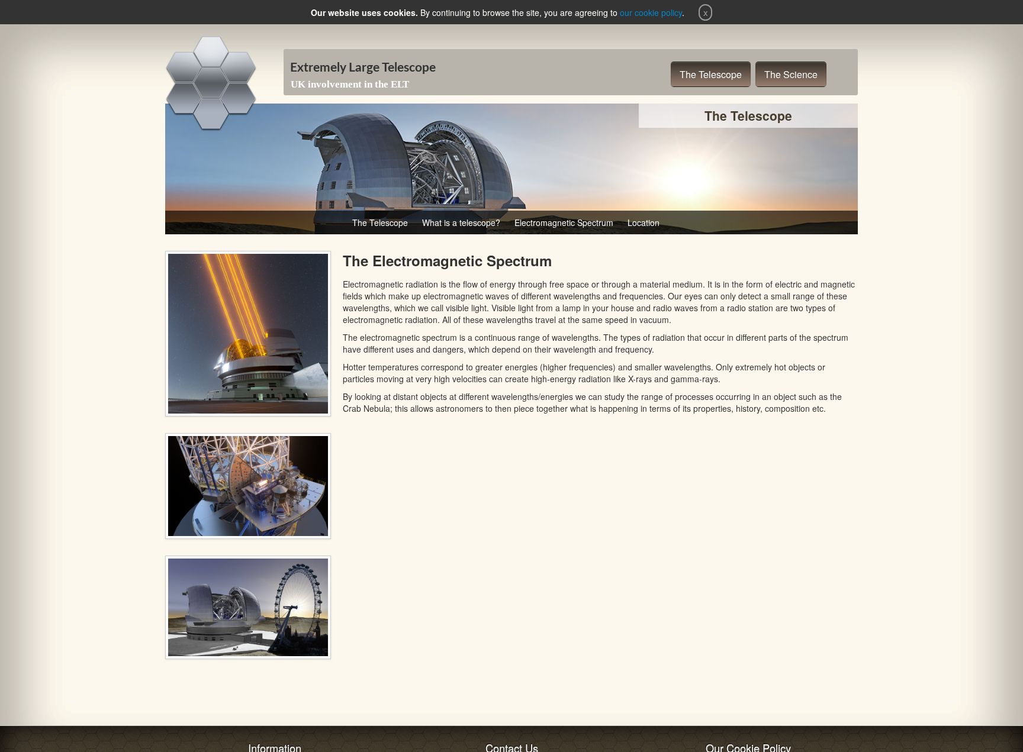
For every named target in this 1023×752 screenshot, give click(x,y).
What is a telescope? (461, 222)
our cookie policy (651, 12)
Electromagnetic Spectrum (563, 222)
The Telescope (711, 74)
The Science (791, 74)
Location (644, 222)
